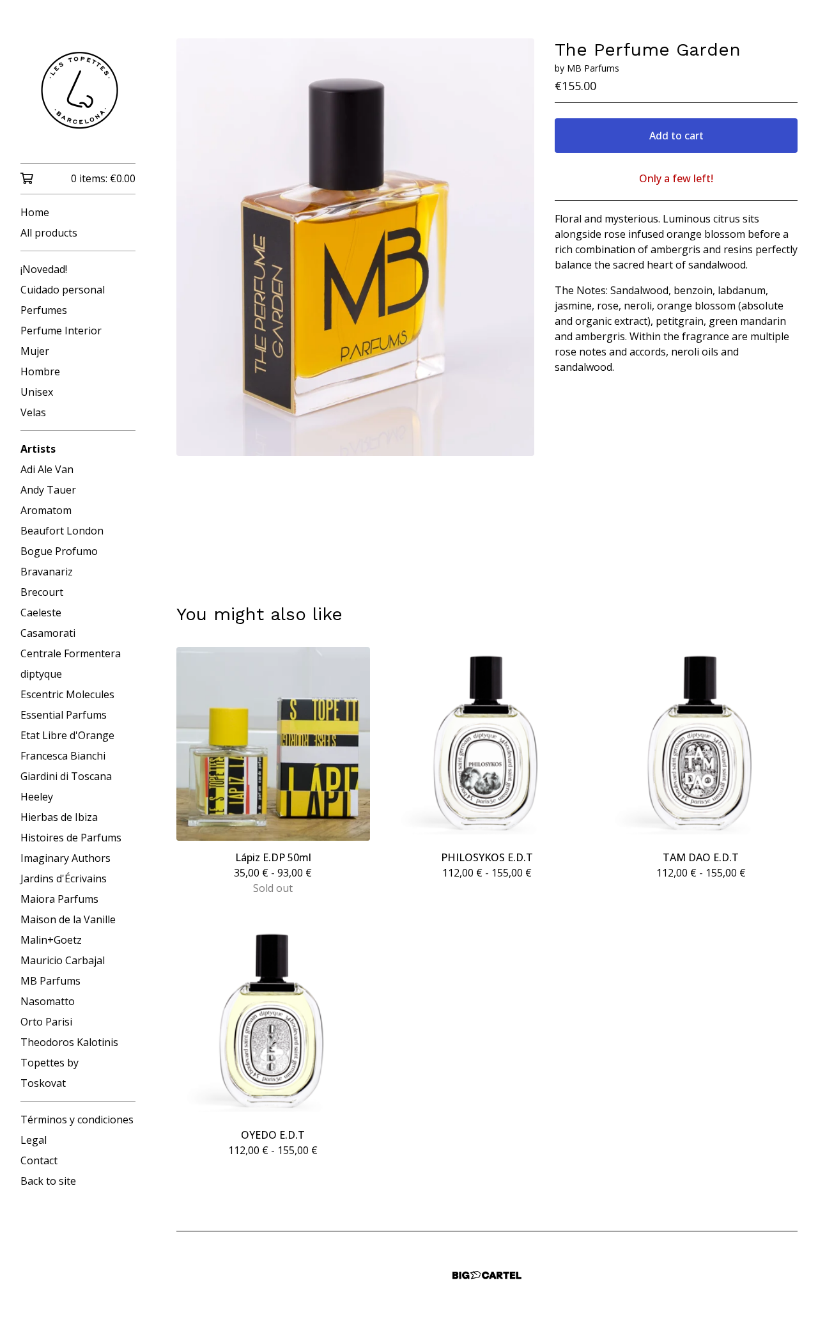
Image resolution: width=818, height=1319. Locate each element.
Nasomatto (47, 1001)
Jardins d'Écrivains (63, 878)
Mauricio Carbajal (62, 960)
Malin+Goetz (51, 940)
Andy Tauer (48, 490)
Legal (33, 1140)
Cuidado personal (62, 290)
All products (48, 233)
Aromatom (46, 510)
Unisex (36, 392)
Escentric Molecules (67, 694)
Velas (33, 412)
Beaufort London (62, 531)
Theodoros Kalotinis (69, 1042)
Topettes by (49, 1063)
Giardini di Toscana (66, 776)
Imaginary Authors (65, 858)
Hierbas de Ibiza (59, 817)
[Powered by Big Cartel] (486, 1275)
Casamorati (47, 633)
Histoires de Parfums (70, 838)
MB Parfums (50, 981)
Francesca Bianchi (62, 756)
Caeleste (40, 612)
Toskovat (43, 1083)
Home (34, 212)
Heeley (36, 797)
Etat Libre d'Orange (67, 735)
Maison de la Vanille (68, 919)
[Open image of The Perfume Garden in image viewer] (355, 247)
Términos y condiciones (77, 1119)
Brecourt (41, 592)
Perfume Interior (61, 331)
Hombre (40, 371)
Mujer (34, 351)
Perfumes (43, 310)
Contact (39, 1160)
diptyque (41, 674)
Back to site (48, 1181)
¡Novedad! (43, 269)
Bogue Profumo (59, 551)
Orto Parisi (46, 1022)
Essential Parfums (63, 715)
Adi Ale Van (46, 469)
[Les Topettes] (77, 90)
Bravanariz (46, 572)
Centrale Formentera (70, 653)
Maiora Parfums (59, 899)
